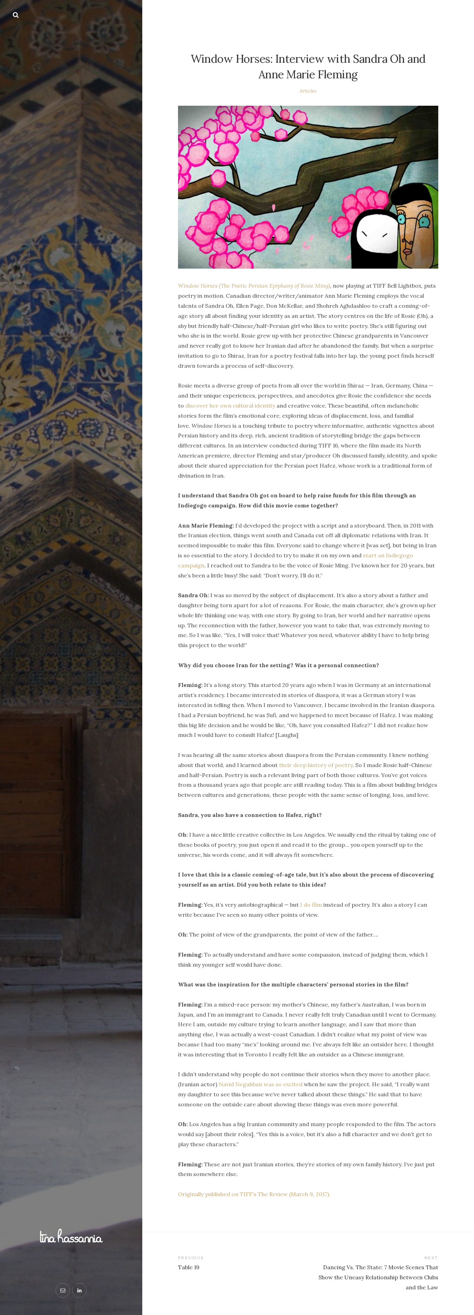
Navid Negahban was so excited (261, 1084)
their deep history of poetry (316, 764)
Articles (307, 91)
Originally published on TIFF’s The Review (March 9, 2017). (254, 1194)
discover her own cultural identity (230, 405)
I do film (311, 904)
